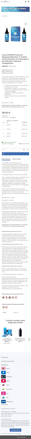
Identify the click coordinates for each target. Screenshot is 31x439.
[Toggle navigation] (2, 1)
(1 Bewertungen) (12, 66)
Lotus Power (10, 73)
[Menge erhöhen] (27, 149)
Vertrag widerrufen (15, 430)
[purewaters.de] (8, 1)
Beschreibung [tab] (6, 159)
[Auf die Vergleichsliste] (26, 23)
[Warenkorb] (28, 1)
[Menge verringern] (3, 149)
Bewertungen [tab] (17, 159)
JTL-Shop (23, 437)
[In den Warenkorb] (3, 20)
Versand (14, 117)
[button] (25, 1)
